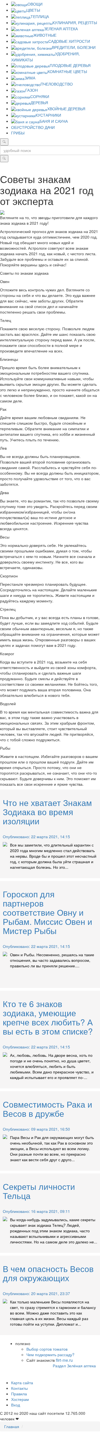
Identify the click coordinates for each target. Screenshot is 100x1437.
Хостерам (20, 1399)
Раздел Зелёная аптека (74, 1365)
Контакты (19, 1388)
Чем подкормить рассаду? (50, 1354)
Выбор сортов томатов (47, 1349)
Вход (15, 1405)
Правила (19, 1393)
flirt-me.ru (64, 1360)
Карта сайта (22, 1382)
